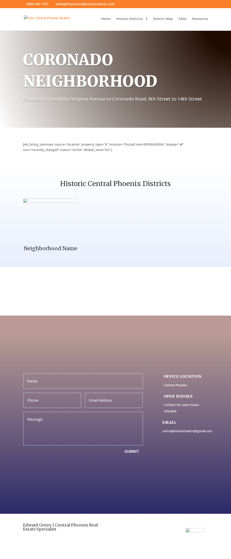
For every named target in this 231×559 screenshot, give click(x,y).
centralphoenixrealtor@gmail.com (187, 431)
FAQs (182, 19)
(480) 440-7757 (37, 4)
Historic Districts (129, 19)
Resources (200, 19)
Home (106, 19)
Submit (132, 451)
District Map (163, 19)
